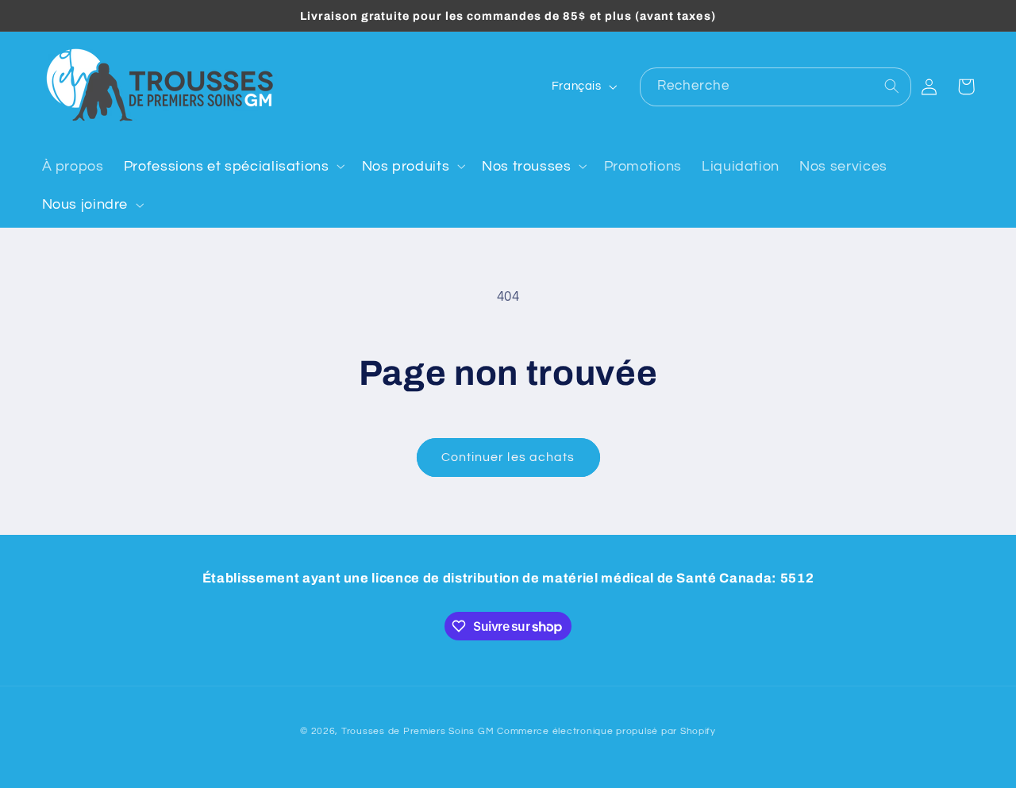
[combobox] (775, 87)
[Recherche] (892, 86)
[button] (233, 166)
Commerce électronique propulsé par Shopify (606, 731)
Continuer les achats (508, 457)
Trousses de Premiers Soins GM (417, 731)
